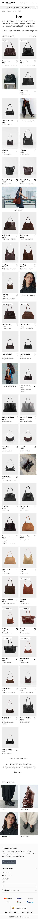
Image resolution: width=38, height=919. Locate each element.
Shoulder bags (7, 31)
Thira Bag (23, 629)
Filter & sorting (9, 36)
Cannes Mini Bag (7, 120)
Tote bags (17, 31)
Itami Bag (5, 447)
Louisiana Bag (6, 324)
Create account (8, 862)
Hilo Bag (23, 150)
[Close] (36, 7)
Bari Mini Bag (6, 476)
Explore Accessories (28, 121)
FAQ (3, 882)
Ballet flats (25, 836)
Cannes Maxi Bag (8, 417)
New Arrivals (6, 836)
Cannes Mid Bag (7, 599)
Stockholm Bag (7, 180)
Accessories (25, 809)
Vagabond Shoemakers (10, 890)
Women (24, 7)
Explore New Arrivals (28, 295)
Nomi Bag (5, 506)
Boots (4, 809)
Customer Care (7, 868)
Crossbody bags (28, 31)
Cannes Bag (6, 61)
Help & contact (7, 875)
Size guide (5, 878)
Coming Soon (19, 210)
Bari (14, 386)
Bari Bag (5, 150)
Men (29, 7)
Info (3, 886)
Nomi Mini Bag (7, 354)
